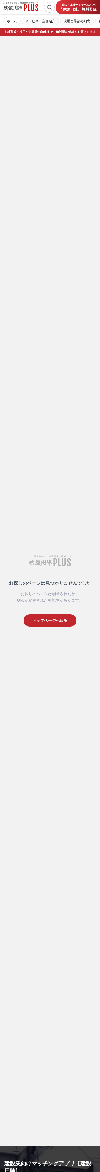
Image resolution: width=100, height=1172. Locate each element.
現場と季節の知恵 (77, 21)
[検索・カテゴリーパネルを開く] (49, 7)
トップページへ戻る (50, 620)
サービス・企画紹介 (40, 21)
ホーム (12, 21)
